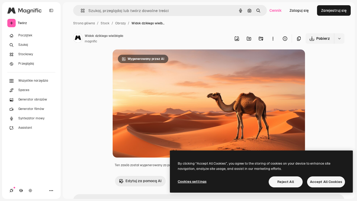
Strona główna (84, 23)
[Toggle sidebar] (51, 10)
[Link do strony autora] (78, 38)
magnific (91, 41)
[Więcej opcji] (273, 38)
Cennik (275, 10)
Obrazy (120, 23)
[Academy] (21, 190)
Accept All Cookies (326, 182)
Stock (105, 23)
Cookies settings (192, 181)
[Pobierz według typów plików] (339, 38)
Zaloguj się (299, 10)
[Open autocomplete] (80, 11)
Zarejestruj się (334, 10)
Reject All (285, 182)
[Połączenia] (11, 190)
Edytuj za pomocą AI (143, 180)
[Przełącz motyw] (30, 190)
